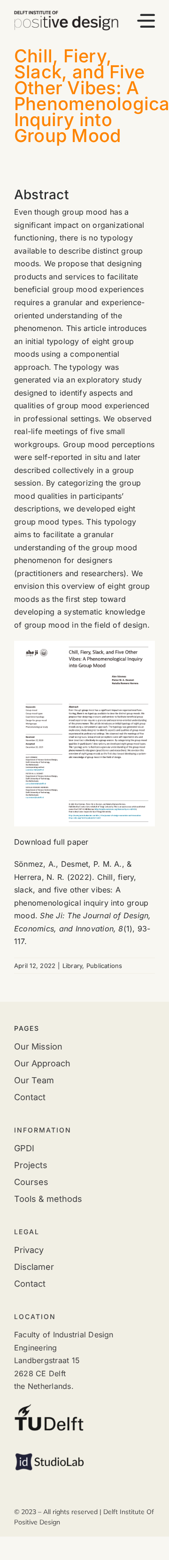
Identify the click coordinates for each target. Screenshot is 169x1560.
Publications (104, 965)
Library (72, 965)
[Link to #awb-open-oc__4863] (146, 21)
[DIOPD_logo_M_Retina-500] (66, 14)
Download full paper (51, 842)
